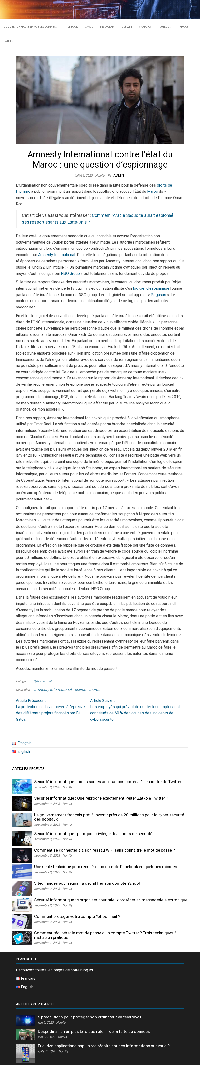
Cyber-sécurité (43, 681)
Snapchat (145, 26)
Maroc (152, 191)
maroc (94, 689)
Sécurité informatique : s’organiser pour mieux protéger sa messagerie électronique (110, 899)
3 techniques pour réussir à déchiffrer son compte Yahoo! (87, 883)
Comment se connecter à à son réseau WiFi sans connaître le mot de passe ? (104, 850)
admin (118, 175)
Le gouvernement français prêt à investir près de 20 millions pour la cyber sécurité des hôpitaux (109, 817)
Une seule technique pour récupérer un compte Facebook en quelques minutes (105, 866)
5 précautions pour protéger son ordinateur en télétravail (89, 1017)
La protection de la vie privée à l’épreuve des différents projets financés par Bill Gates (50, 710)
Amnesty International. (57, 254)
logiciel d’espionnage (151, 288)
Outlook (165, 26)
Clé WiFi (127, 26)
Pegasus (158, 294)
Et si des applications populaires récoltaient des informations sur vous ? (104, 1045)
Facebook (71, 26)
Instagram (107, 26)
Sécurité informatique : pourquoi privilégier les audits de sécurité (93, 833)
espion (80, 689)
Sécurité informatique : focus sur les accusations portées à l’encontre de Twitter (107, 781)
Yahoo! (183, 26)
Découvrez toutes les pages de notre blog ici (54, 970)
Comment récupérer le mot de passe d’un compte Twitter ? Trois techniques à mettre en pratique (105, 935)
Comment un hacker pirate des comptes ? (30, 26)
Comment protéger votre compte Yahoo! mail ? (77, 916)
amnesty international (53, 689)
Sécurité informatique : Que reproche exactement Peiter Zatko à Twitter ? (101, 798)
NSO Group (70, 273)
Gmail (89, 26)
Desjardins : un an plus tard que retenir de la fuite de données (94, 1031)
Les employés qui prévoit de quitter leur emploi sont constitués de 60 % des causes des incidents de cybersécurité (135, 710)
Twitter (8, 41)
